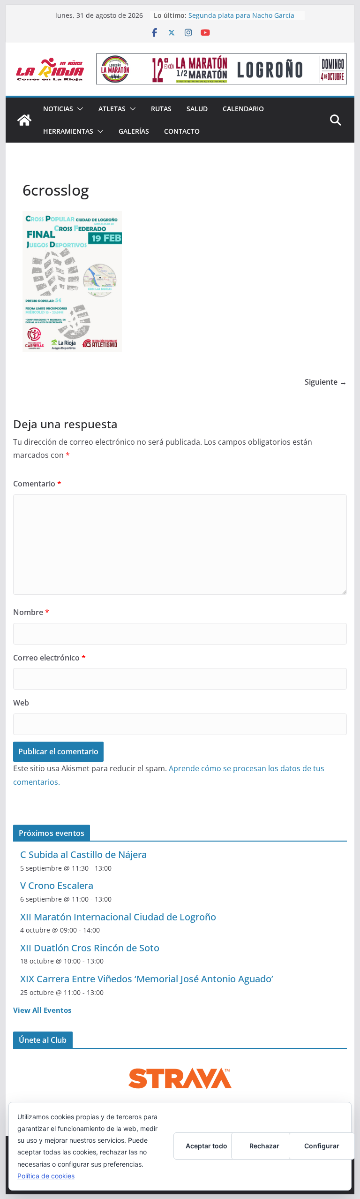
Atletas (112, 108)
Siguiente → (326, 382)
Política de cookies (46, 1176)
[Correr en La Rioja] (24, 120)
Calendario (243, 108)
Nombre (31, 612)
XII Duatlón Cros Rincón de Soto (89, 947)
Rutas (161, 108)
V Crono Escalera (56, 885)
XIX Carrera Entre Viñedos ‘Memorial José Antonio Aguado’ (146, 978)
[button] (78, 108)
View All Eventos (42, 1010)
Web (21, 703)
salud (197, 108)
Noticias (58, 108)
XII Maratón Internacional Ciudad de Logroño (118, 917)
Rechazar (264, 1146)
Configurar (321, 1146)
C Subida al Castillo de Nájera (83, 854)
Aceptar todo (206, 1146)
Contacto (182, 131)
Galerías (134, 131)
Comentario (37, 483)
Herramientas (68, 131)
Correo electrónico (49, 658)
